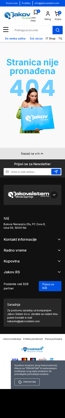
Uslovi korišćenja (12, 339)
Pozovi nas (12, 3)
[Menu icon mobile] (5, 29)
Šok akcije (36, 38)
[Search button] (58, 30)
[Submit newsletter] (56, 172)
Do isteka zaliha (15, 38)
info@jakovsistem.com (47, 3)
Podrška (26, 3)
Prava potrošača (53, 339)
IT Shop (50, 38)
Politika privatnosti (33, 339)
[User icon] (48, 13)
